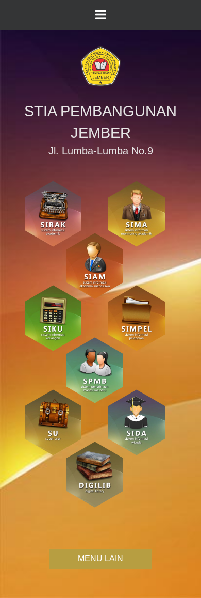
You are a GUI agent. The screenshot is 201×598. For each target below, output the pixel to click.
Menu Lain (100, 558)
